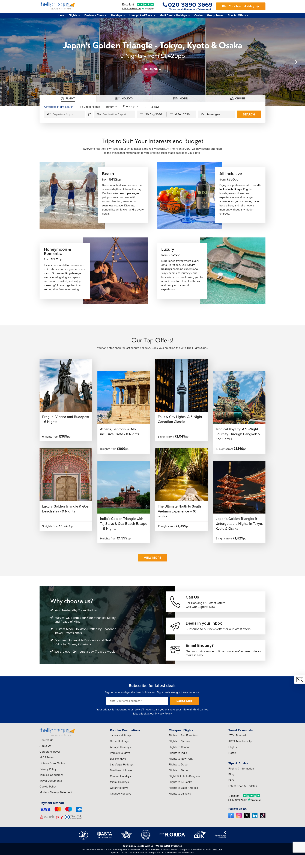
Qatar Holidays (119, 788)
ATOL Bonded (237, 735)
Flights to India (178, 753)
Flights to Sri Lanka (180, 782)
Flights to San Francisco (183, 735)
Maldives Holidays (121, 770)
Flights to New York (181, 759)
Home (60, 15)
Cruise (198, 15)
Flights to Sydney (179, 741)
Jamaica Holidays (120, 735)
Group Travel (215, 15)
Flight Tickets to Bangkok (184, 776)
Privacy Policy (163, 714)
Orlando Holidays (120, 794)
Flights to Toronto (179, 770)
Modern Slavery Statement (56, 792)
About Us (45, 746)
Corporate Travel (50, 752)
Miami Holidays (119, 782)
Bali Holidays (118, 759)
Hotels (232, 753)
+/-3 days (153, 107)
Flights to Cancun (179, 747)
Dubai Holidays (119, 741)
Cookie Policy (48, 786)
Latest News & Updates (242, 786)
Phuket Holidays (120, 753)
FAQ (231, 780)
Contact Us (46, 740)
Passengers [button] (213, 114)
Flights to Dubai (178, 764)
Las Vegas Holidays (122, 764)
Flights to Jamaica (180, 794)
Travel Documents (51, 781)
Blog (231, 774)
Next (296, 62)
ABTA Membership (240, 741)
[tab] (68, 98)
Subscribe (184, 701)
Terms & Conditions (51, 775)
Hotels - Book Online (52, 763)
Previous (9, 62)
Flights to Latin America (183, 788)
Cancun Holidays (120, 776)
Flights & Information (241, 769)
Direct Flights (91, 107)
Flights (232, 747)
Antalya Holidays (120, 747)
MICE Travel (47, 757)
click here (217, 849)
